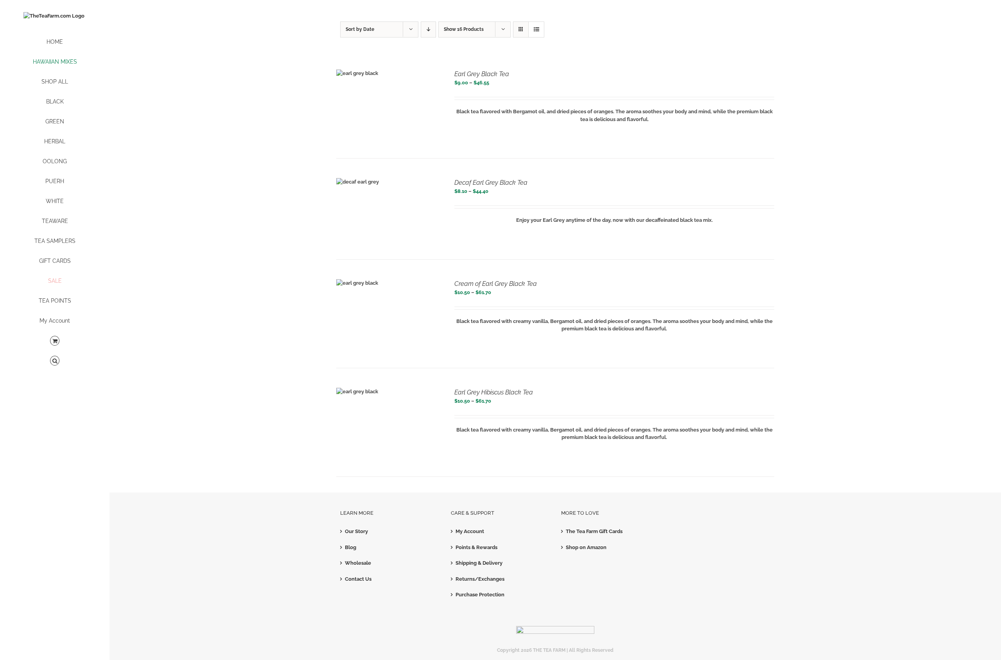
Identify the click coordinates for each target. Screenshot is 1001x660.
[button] (54, 361)
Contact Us (358, 579)
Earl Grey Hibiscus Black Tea (493, 392)
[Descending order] (428, 29)
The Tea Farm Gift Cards (594, 531)
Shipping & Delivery (479, 563)
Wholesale (358, 563)
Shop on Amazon (586, 547)
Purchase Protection (480, 595)
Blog (350, 547)
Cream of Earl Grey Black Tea (495, 283)
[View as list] (536, 29)
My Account (470, 531)
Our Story (356, 531)
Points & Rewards (476, 547)
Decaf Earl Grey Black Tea (490, 182)
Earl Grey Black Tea (481, 74)
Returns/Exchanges (480, 579)
